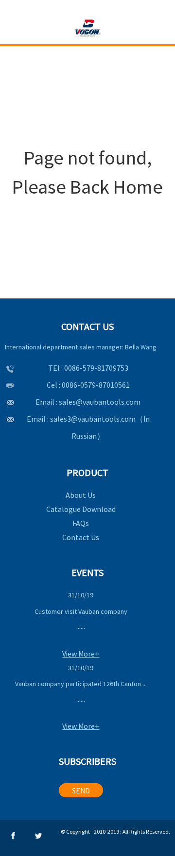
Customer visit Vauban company (81, 611)
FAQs (80, 523)
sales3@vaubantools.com (93, 419)
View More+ (80, 653)
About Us (81, 495)
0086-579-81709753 (96, 368)
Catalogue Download (81, 509)
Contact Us (80, 537)
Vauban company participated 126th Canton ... (81, 683)
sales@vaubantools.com (99, 402)
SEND (81, 790)
